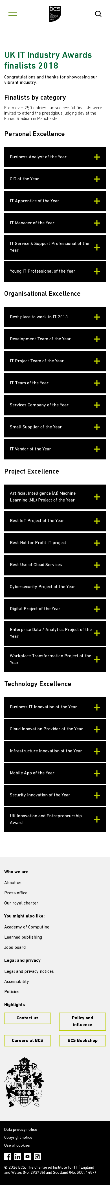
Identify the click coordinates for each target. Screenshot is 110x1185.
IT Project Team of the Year (37, 361)
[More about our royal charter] (24, 1082)
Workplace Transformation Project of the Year (50, 659)
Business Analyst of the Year (38, 157)
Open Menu (12, 14)
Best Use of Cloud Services (36, 565)
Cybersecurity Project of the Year (42, 587)
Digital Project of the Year (35, 609)
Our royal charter (21, 903)
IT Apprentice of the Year (34, 201)
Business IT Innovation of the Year (43, 707)
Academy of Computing (26, 927)
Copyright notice (18, 1138)
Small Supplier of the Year (36, 427)
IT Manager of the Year (32, 223)
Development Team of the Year (40, 339)
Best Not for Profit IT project (38, 543)
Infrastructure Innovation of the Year (46, 751)
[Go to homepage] (55, 14)
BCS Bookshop (83, 1041)
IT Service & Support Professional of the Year (49, 247)
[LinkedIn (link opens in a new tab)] (17, 1156)
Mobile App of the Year (32, 773)
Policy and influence (82, 1021)
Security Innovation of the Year (40, 795)
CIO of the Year (24, 179)
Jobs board (15, 947)
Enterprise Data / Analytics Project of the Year (51, 633)
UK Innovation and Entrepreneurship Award (46, 819)
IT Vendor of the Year (30, 449)
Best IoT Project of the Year (37, 521)
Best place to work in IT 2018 (39, 317)
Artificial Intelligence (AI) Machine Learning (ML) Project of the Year (43, 497)
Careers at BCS (27, 1041)
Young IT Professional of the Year (42, 271)
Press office (15, 893)
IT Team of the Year (29, 383)
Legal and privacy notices (29, 971)
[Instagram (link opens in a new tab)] (37, 1156)
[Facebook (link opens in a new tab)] (7, 1156)
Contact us (28, 1018)
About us (12, 883)
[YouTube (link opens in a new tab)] (27, 1156)
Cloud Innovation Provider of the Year (46, 729)
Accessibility (16, 982)
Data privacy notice (20, 1130)
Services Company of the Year (39, 405)
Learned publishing (23, 937)
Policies (11, 992)
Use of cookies (17, 1146)
